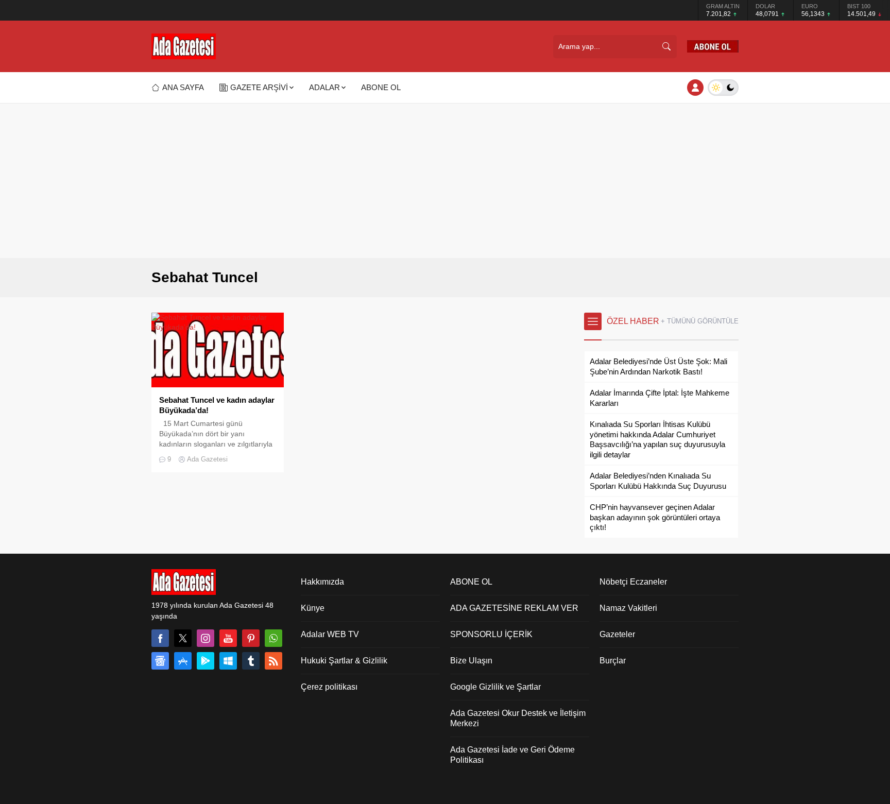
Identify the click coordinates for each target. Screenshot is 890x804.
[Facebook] (160, 638)
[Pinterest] (251, 638)
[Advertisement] (445, 181)
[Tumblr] (251, 661)
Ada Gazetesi (207, 459)
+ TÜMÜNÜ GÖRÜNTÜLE (700, 321)
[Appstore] (183, 661)
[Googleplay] (205, 661)
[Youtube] (228, 638)
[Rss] (273, 661)
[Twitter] (183, 638)
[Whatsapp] (273, 638)
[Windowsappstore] (228, 661)
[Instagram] (205, 638)
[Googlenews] (160, 661)
